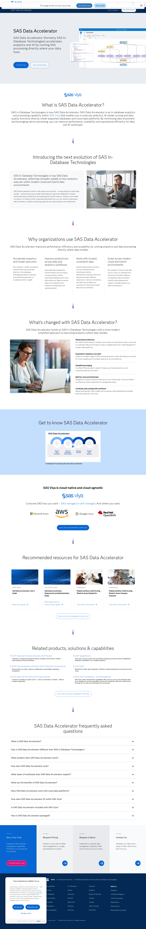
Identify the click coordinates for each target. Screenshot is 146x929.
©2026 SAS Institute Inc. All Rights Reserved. (72, 920)
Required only (32, 907)
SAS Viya (54, 115)
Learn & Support (112, 10)
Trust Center (51, 920)
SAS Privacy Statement (35, 892)
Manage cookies (26, 913)
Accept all (18, 907)
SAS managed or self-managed (78, 503)
